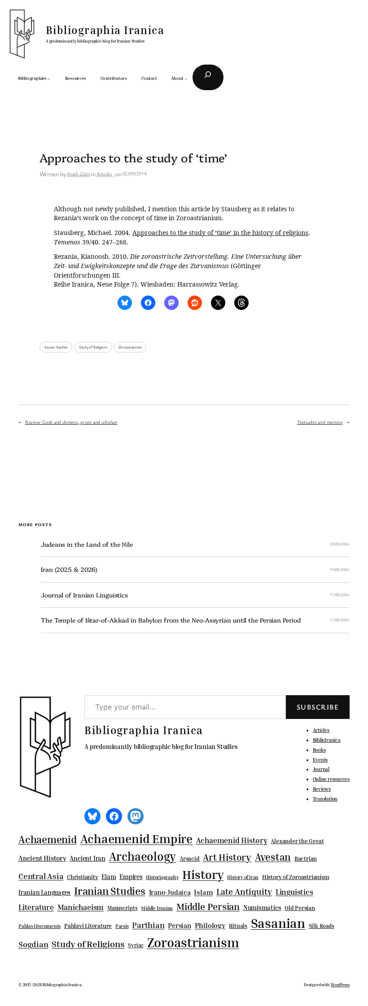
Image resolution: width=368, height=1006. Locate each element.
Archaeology (142, 856)
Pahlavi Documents (39, 926)
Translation (325, 798)
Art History (227, 857)
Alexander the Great (297, 841)
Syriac (136, 945)
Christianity (82, 876)
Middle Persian (208, 906)
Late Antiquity (244, 891)
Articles (104, 173)
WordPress (340, 984)
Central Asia (40, 876)
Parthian (148, 925)
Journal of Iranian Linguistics (84, 595)
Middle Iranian (157, 908)
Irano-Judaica (170, 892)
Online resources (331, 779)
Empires (130, 876)
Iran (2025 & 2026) (69, 569)
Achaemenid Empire (136, 839)
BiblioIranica (327, 740)
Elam (108, 876)
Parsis (122, 926)
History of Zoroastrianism (295, 876)
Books (319, 750)
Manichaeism (80, 907)
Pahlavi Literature (88, 925)
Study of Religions (93, 347)
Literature (36, 907)
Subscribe (318, 707)
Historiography (162, 877)
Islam (203, 892)
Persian (179, 925)
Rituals (238, 926)
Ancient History (42, 858)
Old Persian (300, 908)
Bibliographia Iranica (105, 30)
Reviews (322, 789)
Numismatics (262, 907)
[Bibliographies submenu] (49, 78)
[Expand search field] (208, 78)
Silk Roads (321, 926)
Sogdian (33, 944)
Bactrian (305, 858)
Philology (210, 925)
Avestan (273, 857)
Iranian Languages (44, 892)
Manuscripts (122, 908)
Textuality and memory (320, 421)
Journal (321, 769)
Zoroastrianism (129, 347)
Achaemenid (47, 839)
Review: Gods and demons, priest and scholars (71, 421)
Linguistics (294, 892)
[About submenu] (185, 78)
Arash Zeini (78, 173)
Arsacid (189, 858)
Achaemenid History (231, 840)
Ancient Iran (87, 858)
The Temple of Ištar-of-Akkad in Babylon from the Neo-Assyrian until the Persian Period (170, 620)
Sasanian (278, 923)
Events (320, 759)
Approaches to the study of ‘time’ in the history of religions (220, 232)
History (202, 874)
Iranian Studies (56, 347)
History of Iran (242, 877)
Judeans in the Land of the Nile (87, 544)
